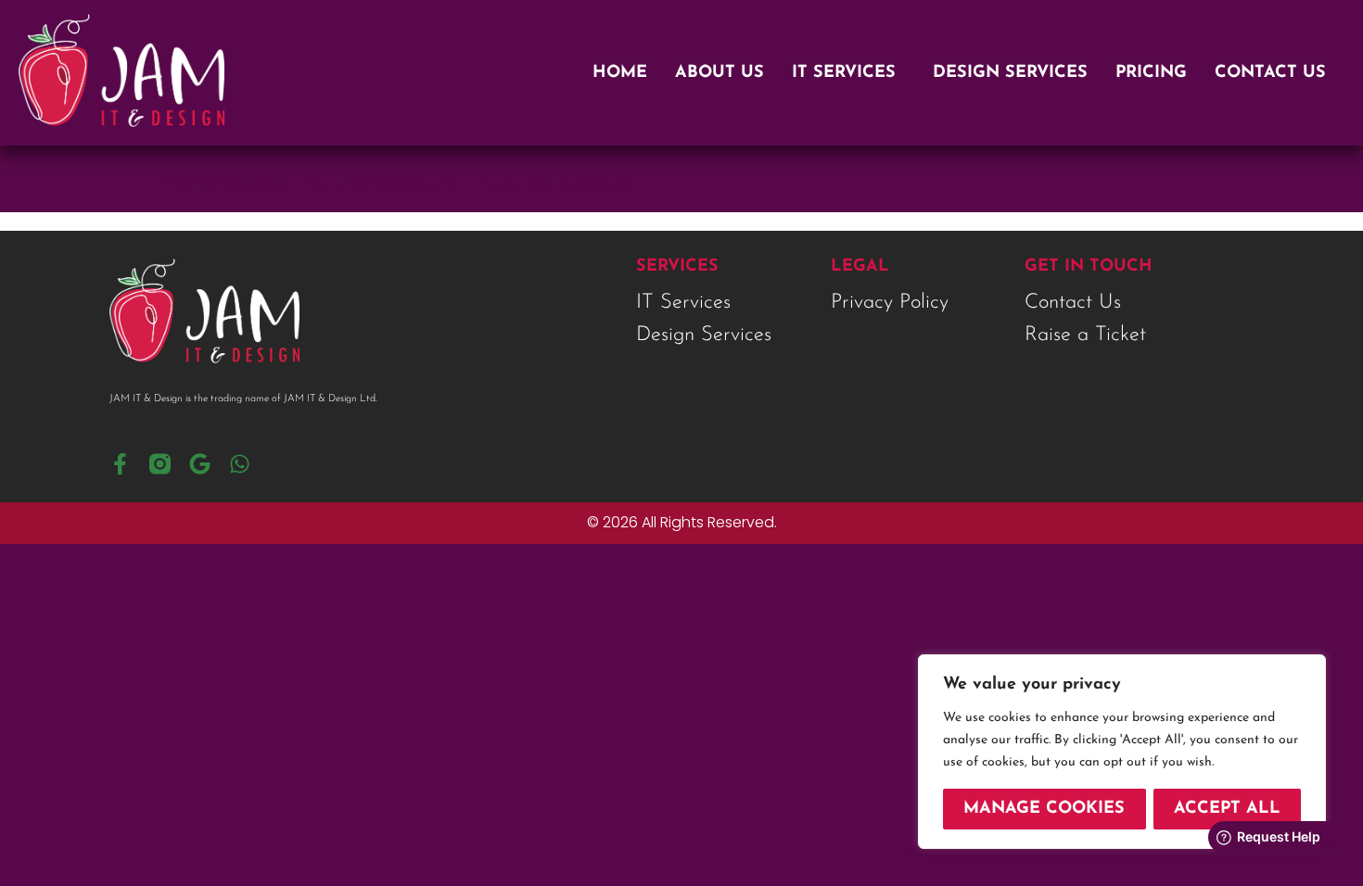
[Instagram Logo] (160, 464)
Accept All (1227, 809)
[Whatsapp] (239, 464)
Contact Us (1270, 73)
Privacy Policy (890, 303)
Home (619, 73)
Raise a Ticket (1085, 335)
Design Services (1010, 73)
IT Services (844, 73)
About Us (719, 73)
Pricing (1151, 73)
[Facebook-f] (120, 464)
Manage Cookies (1044, 809)
